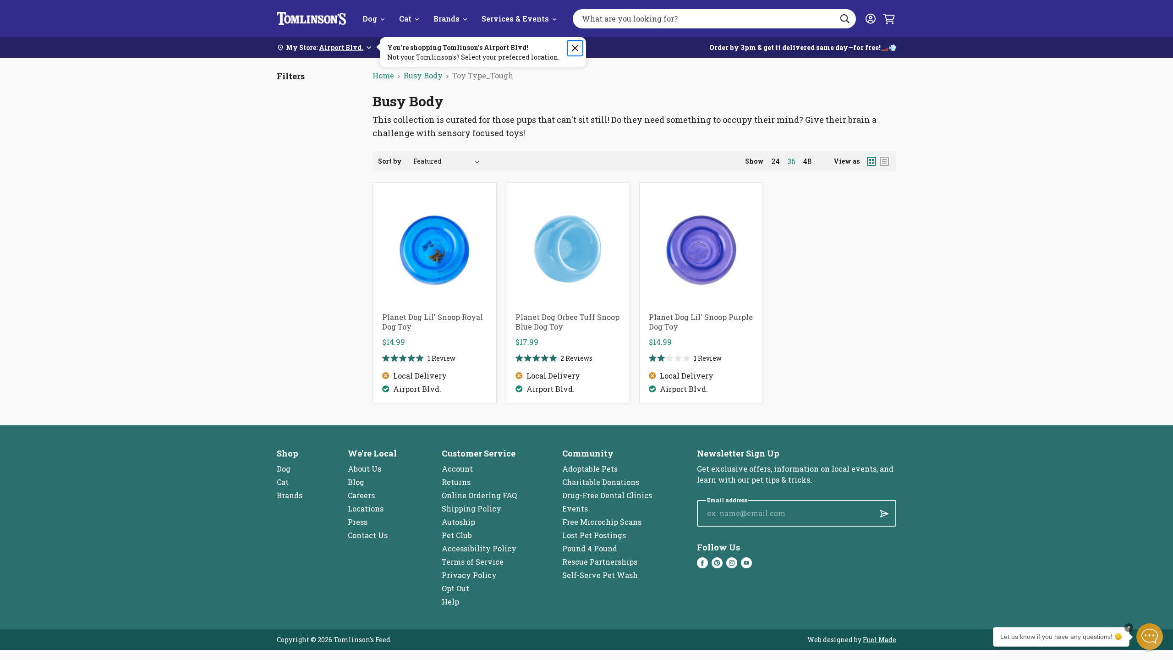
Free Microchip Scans (601, 522)
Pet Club (457, 535)
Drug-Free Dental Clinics (607, 495)
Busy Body (423, 75)
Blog (356, 482)
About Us (364, 468)
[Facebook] (702, 562)
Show (754, 161)
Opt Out (455, 588)
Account (457, 468)
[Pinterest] (717, 562)
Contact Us (368, 535)
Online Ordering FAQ (479, 495)
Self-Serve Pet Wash (600, 575)
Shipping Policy (471, 508)
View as (846, 161)
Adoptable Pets (590, 468)
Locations (366, 508)
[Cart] (889, 18)
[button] (1149, 636)
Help (450, 601)
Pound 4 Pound (589, 548)
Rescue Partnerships (599, 561)
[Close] (575, 48)
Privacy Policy (469, 575)
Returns (456, 482)
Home (383, 75)
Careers (361, 495)
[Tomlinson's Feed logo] (311, 18)
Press (357, 522)
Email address (727, 500)
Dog (369, 18)
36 (791, 161)
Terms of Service (473, 561)
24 (775, 161)
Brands (446, 18)
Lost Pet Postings (594, 535)
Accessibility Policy (479, 548)
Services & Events (515, 18)
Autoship (458, 522)
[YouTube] (746, 562)
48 (807, 161)
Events (575, 508)
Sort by (390, 161)
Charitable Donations (600, 482)
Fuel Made (879, 639)
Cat (405, 18)
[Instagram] (731, 562)
